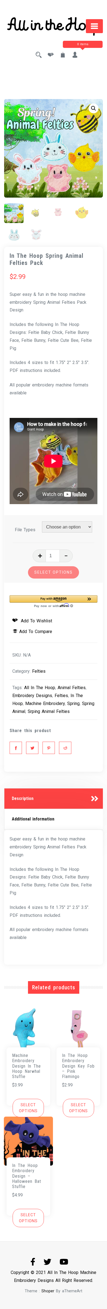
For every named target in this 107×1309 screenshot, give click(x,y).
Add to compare (35, 631)
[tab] (53, 798)
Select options (53, 572)
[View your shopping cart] (63, 55)
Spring (73, 703)
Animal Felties (72, 687)
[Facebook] (16, 748)
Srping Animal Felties (49, 711)
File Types (25, 529)
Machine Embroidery (45, 703)
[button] (93, 108)
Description (22, 798)
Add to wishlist (35, 620)
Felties (39, 671)
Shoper (47, 1291)
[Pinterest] (49, 748)
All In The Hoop (39, 687)
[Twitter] (32, 748)
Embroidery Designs (32, 695)
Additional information (33, 819)
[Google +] (65, 748)
